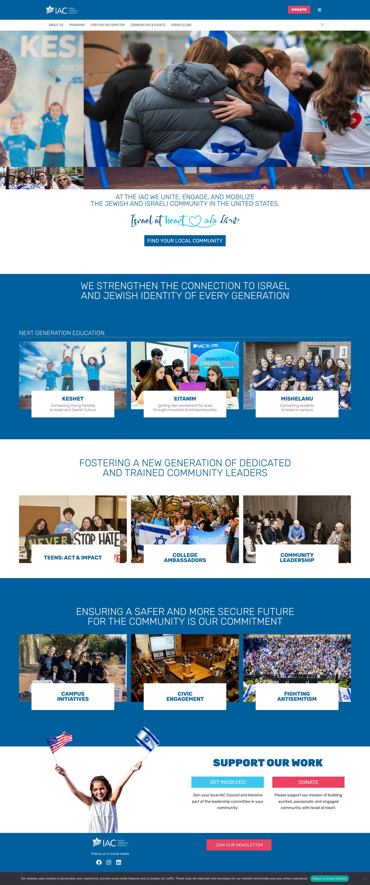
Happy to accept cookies (329, 878)
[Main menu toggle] (319, 10)
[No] (365, 878)
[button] (322, 25)
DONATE (299, 10)
